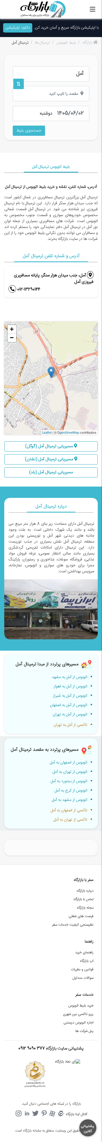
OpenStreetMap (68, 432)
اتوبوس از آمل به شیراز (70, 695)
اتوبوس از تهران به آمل (70, 772)
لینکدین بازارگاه (27, 1113)
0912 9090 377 (31, 1048)
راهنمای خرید (84, 953)
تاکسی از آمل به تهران (70, 725)
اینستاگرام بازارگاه (18, 1113)
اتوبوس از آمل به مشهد (69, 677)
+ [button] (12, 329)
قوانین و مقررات (82, 970)
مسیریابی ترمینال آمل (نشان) (49, 459)
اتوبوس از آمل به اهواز (70, 686)
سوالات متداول (83, 978)
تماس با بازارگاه (83, 899)
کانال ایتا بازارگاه (76, 1114)
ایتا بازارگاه (61, 1113)
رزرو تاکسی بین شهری (78, 1014)
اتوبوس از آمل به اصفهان (68, 705)
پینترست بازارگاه (44, 1113)
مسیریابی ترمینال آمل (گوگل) (49, 446)
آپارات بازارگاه (52, 1113)
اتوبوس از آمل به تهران (70, 714)
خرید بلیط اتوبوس (81, 1006)
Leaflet (47, 432)
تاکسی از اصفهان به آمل (69, 810)
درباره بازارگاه (85, 891)
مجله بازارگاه (85, 908)
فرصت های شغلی (81, 916)
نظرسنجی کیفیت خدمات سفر (73, 925)
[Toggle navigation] (93, 9)
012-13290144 (28, 289)
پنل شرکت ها (84, 1031)
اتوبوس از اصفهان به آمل (68, 762)
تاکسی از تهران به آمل (70, 819)
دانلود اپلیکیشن (17, 27)
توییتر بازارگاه (35, 1113)
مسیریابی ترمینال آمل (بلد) (51, 472)
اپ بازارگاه (87, 961)
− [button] (12, 337)
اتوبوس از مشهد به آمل (69, 800)
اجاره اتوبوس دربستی (78, 1023)
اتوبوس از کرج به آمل (71, 790)
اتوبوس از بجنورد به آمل (69, 781)
